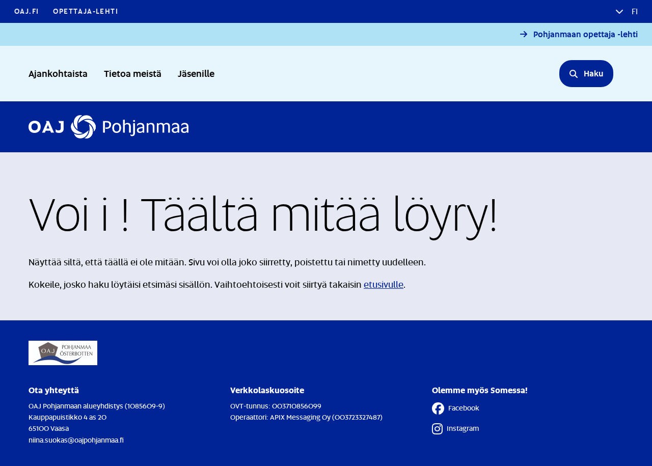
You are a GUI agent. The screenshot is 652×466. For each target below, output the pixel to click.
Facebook (463, 408)
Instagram (463, 428)
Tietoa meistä (132, 73)
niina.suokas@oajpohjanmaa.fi (76, 440)
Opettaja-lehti (85, 11)
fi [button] (634, 11)
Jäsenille (196, 73)
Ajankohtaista (58, 73)
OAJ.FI (26, 11)
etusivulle (383, 284)
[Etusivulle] (108, 127)
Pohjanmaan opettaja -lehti (585, 34)
